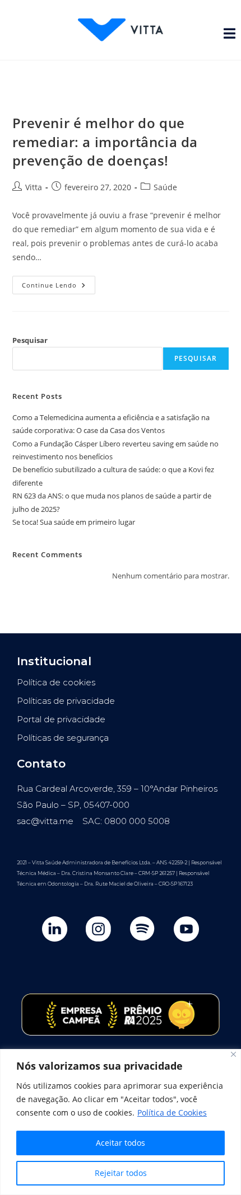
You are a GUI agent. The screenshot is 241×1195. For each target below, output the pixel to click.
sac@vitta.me (45, 821)
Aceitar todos (120, 1142)
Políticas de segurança (63, 737)
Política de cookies (56, 682)
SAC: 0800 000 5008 (126, 821)
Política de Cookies (172, 1112)
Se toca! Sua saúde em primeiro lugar (73, 522)
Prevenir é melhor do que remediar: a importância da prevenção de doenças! (105, 142)
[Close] (233, 1054)
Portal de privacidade (61, 719)
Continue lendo (58, 282)
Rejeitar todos (121, 1173)
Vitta (33, 187)
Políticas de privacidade (66, 700)
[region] (120, 1122)
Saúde (165, 187)
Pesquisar (30, 340)
